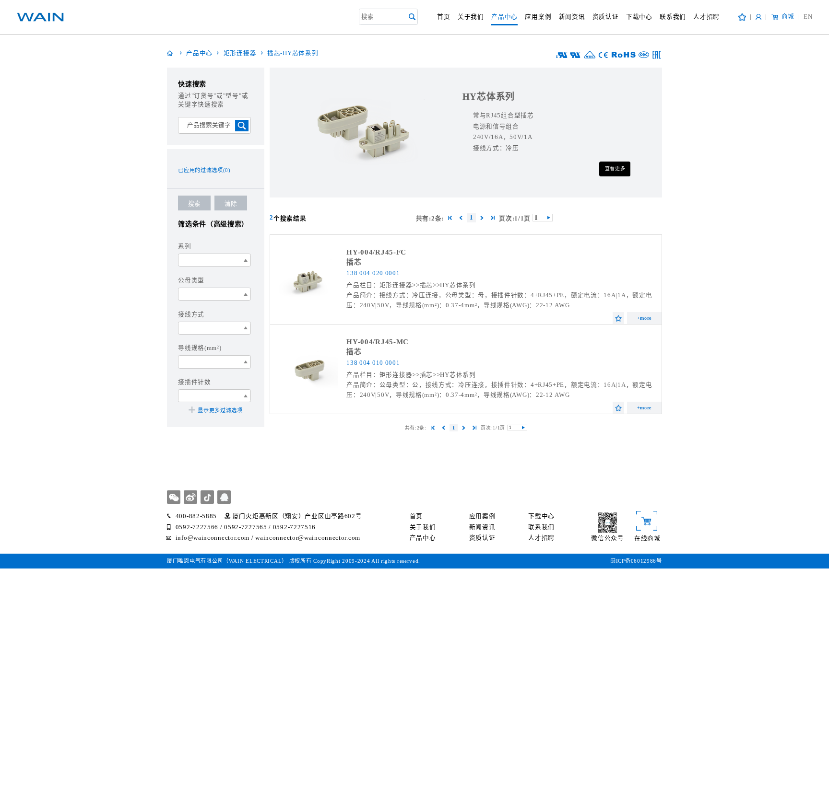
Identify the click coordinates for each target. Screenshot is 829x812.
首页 (443, 16)
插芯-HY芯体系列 (292, 53)
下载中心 (639, 16)
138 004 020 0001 (373, 273)
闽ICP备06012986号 (636, 561)
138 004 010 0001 (373, 363)
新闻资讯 (572, 16)
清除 (231, 203)
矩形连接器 (240, 53)
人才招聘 (706, 16)
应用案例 (538, 16)
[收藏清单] (742, 17)
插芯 (353, 262)
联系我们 (673, 16)
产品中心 (504, 16)
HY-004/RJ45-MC (377, 342)
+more (644, 318)
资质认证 (605, 16)
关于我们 (471, 16)
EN (805, 16)
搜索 (194, 203)
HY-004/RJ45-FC (376, 252)
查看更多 (615, 168)
